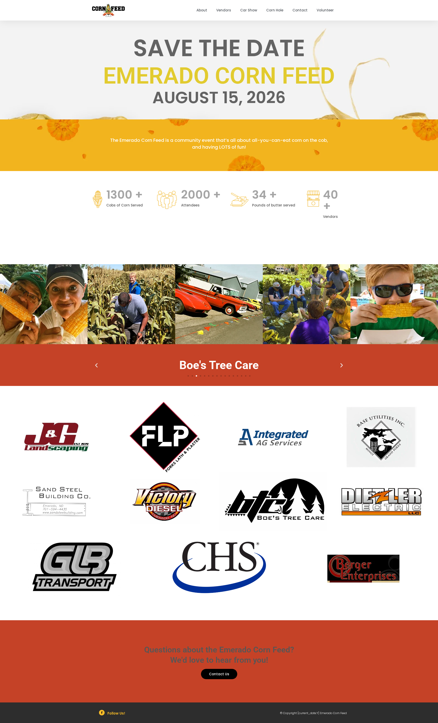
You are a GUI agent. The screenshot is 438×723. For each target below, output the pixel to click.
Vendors (223, 10)
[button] (96, 365)
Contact (300, 10)
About (201, 10)
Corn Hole (274, 10)
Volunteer (325, 10)
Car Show (248, 10)
